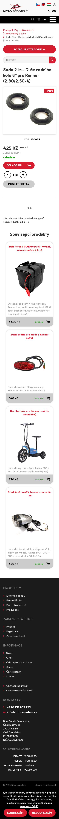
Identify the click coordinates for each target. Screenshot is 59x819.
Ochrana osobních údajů (19, 690)
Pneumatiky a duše (16, 33)
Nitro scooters (18, 785)
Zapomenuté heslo (16, 636)
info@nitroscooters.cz (22, 712)
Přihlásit (10, 626)
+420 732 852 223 (19, 707)
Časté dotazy (13, 671)
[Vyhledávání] (32, 19)
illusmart (52, 785)
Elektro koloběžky (15, 595)
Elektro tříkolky (14, 600)
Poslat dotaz (19, 184)
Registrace (12, 631)
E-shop (7, 30)
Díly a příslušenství (24, 30)
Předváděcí (12, 609)
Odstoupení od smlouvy (19, 662)
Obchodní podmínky (17, 685)
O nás (9, 657)
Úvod (9, 652)
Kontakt (10, 676)
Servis (9, 667)
